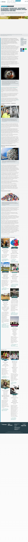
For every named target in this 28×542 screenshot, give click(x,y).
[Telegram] (25, 425)
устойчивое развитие (23, 42)
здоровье (6, 408)
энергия (8, 327)
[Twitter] (22, 425)
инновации (3, 324)
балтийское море (14, 259)
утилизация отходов (4, 260)
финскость (14, 419)
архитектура (4, 323)
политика (12, 418)
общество (15, 417)
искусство (12, 260)
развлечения (14, 418)
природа (3, 289)
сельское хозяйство (6, 326)
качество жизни (3, 409)
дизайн (3, 408)
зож (7, 408)
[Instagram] (24, 425)
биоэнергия (7, 323)
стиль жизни (5, 410)
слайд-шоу (5, 289)
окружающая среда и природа (23, 39)
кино (17, 344)
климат (14, 260)
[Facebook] (21, 425)
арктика (4, 287)
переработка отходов (23, 41)
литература (7, 409)
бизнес (13, 344)
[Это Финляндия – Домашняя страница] (2, 2)
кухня (12, 417)
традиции (12, 419)
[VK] (23, 425)
